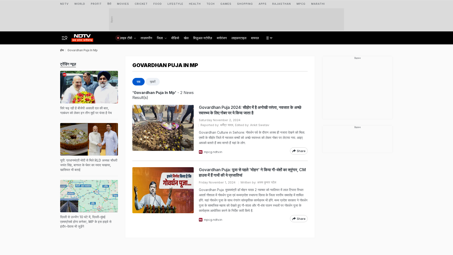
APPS (263, 3)
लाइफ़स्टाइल (238, 38)
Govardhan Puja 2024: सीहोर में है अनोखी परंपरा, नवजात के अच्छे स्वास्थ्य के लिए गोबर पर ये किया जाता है (250, 110)
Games (225, 3)
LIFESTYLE (175, 3)
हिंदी (109, 3)
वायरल (255, 38)
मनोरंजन (222, 38)
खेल (186, 38)
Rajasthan (281, 3)
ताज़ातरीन (146, 38)
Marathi (318, 3)
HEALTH (195, 3)
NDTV (64, 3)
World (79, 3)
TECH (210, 3)
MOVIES (123, 3)
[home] (82, 36)
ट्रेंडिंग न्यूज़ (68, 64)
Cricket (141, 3)
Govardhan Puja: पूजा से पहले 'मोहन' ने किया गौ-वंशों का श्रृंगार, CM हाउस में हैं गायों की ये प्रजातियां (252, 172)
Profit (96, 3)
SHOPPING (245, 3)
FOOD (157, 3)
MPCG (301, 3)
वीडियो (175, 38)
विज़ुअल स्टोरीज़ (202, 38)
